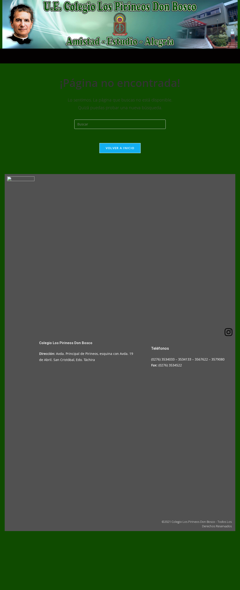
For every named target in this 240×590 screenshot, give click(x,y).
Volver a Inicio (120, 148)
